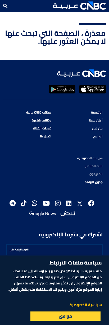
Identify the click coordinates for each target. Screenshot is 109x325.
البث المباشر (94, 166)
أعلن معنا (96, 120)
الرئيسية (97, 112)
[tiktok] (23, 203)
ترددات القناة (42, 128)
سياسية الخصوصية (86, 304)
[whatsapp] (34, 203)
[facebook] (91, 203)
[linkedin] (68, 203)
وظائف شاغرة (41, 120)
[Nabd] (67, 213)
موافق (65, 316)
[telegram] (13, 203)
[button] (79, 5)
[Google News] (42, 213)
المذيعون (96, 174)
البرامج (98, 136)
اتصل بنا (45, 136)
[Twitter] (80, 203)
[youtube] (46, 203)
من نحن (97, 128)
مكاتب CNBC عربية (38, 112)
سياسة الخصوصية (90, 158)
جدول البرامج (94, 182)
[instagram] (58, 203)
